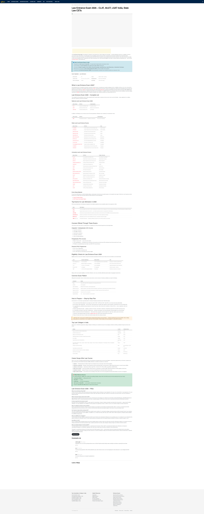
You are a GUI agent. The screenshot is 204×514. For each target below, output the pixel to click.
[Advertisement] (91, 51)
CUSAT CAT (74, 164)
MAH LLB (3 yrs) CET (76, 136)
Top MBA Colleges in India (76, 500)
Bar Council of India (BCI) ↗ (79, 382)
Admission (39, 1)
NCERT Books (94, 497)
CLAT (94, 88)
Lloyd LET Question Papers (78, 197)
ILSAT (73, 167)
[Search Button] (202, 1)
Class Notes (94, 494)
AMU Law (74, 158)
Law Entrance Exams (116, 500)
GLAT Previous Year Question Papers (79, 199)
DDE (44, 1)
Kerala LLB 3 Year (75, 131)
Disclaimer (116, 510)
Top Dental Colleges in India (76, 498)
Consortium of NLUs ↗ (78, 378)
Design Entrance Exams (117, 497)
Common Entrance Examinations (118, 496)
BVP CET (74, 160)
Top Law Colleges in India (76, 499)
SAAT (73, 176)
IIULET (74, 166)
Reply (77, 445)
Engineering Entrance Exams (118, 499)
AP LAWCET (74, 127)
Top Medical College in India (76, 497)
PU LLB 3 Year (75, 142)
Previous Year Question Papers (97, 500)
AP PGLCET (74, 129)
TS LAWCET (74, 145)
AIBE (78, 92)
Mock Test (57, 1)
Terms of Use (121, 510)
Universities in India (24, 1)
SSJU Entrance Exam (76, 180)
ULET (73, 185)
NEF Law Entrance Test (76, 173)
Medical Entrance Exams (117, 502)
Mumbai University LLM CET (77, 171)
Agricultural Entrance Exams (118, 494)
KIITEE (74, 169)
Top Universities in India (76, 494)
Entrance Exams (14, 1)
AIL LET (74, 157)
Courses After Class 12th (96, 499)
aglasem (3, 1)
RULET (74, 175)
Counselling (32, 1)
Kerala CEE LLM (75, 135)
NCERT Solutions (95, 496)
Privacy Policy (126, 510)
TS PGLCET (74, 147)
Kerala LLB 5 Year (75, 133)
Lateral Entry (115, 505)
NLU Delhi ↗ (76, 379)
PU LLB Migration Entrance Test (77, 144)
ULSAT (74, 187)
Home (8, 1)
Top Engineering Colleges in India (77, 496)
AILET (84, 89)
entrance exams (75, 59)
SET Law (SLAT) (75, 178)
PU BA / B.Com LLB (75, 140)
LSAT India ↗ (76, 381)
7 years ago (83, 441)
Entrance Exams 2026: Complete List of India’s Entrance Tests (83, 4)
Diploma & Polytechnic (117, 504)
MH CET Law (75, 138)
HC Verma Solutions (95, 498)
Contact (131, 510)
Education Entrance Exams (117, 498)
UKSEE (74, 184)
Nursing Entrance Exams (117, 503)
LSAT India (102, 89)
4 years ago (80, 454)
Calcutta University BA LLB (77, 162)
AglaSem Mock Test (94, 313)
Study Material (49, 1)
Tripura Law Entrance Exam (77, 182)
